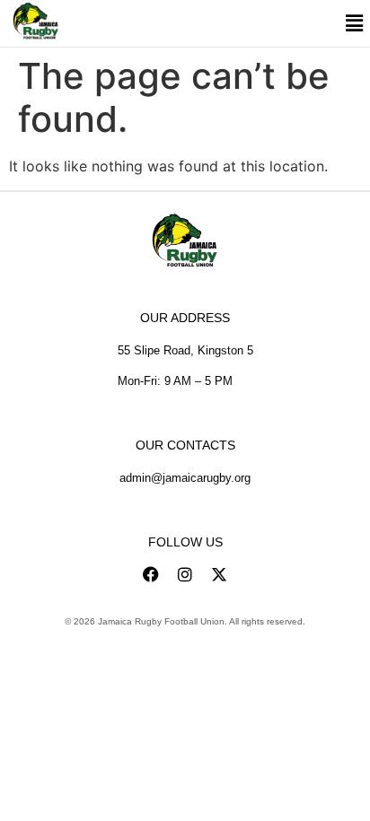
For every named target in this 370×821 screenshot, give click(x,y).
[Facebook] (151, 574)
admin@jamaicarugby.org (185, 478)
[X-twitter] (219, 574)
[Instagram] (185, 574)
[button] (354, 23)
